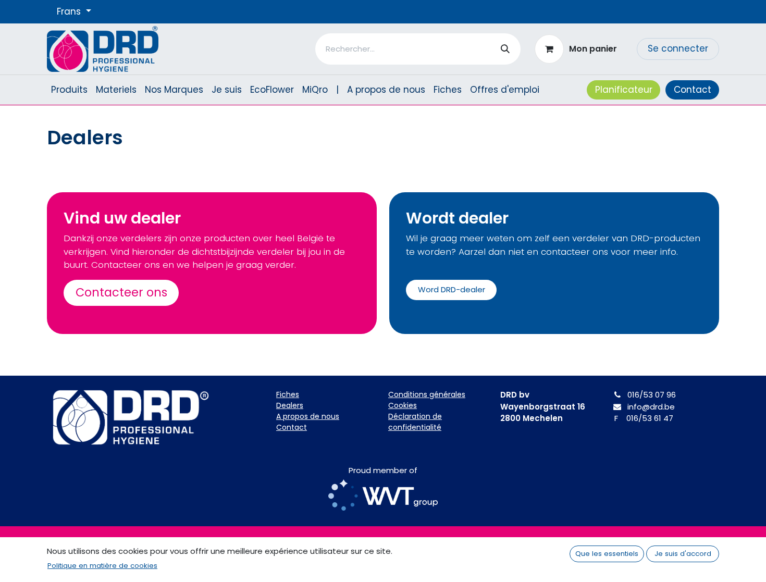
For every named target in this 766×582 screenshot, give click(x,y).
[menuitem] (69, 90)
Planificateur (623, 89)
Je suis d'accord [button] (682, 554)
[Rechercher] (505, 49)
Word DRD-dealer (451, 289)
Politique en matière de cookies (102, 566)
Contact (692, 89)
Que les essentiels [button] (606, 554)
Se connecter (678, 48)
